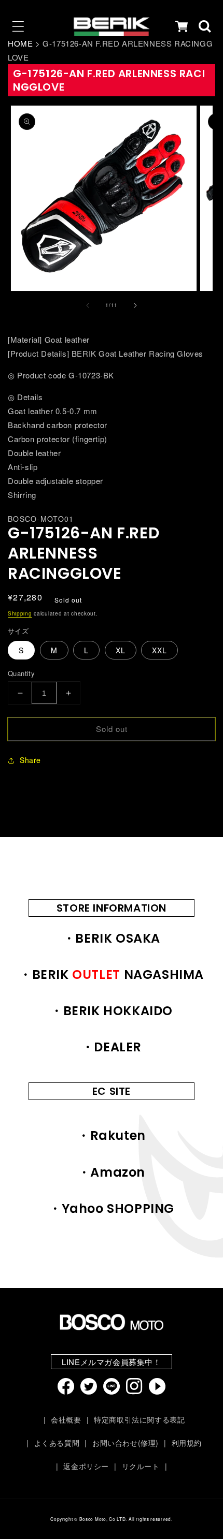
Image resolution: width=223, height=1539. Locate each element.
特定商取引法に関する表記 (139, 1419)
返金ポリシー (86, 1466)
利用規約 (187, 1443)
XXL (159, 650)
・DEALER (111, 1047)
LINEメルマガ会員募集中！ (111, 1361)
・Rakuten (111, 1135)
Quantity (21, 673)
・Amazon (111, 1172)
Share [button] (30, 760)
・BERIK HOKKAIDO (111, 1010)
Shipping (20, 613)
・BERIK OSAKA (111, 938)
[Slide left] (87, 305)
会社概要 (66, 1419)
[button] (18, 26)
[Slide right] (135, 305)
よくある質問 (56, 1443)
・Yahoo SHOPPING (111, 1208)
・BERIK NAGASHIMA (111, 974)
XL (121, 650)
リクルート (141, 1466)
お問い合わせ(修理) (125, 1443)
